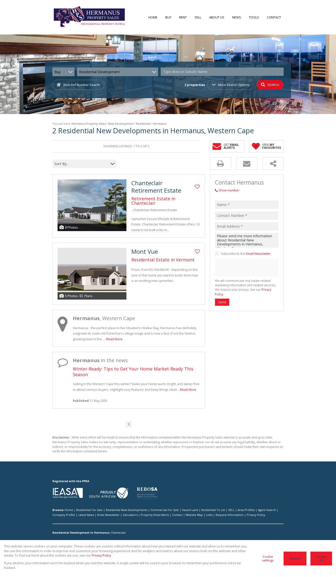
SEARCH (273, 85)
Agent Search (267, 510)
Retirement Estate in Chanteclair (153, 200)
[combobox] (222, 71)
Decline (295, 558)
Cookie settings (268, 558)
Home (69, 510)
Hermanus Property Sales (89, 123)
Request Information (230, 515)
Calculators (130, 515)
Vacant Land (190, 510)
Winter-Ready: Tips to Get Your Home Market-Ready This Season (133, 371)
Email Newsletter (258, 253)
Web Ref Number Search (81, 85)
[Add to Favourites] (197, 186)
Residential (143, 123)
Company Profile (63, 515)
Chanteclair (118, 532)
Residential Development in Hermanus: (81, 532)
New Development (120, 123)
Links (209, 515)
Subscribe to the (246, 253)
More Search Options (234, 85)
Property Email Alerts (155, 515)
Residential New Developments (126, 510)
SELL (231, 510)
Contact (177, 515)
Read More (114, 339)
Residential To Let (213, 510)
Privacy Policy (256, 515)
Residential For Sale (89, 510)
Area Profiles (246, 510)
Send (222, 302)
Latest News (86, 515)
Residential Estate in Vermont (163, 259)
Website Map (194, 515)
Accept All (321, 558)
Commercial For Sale (165, 510)
